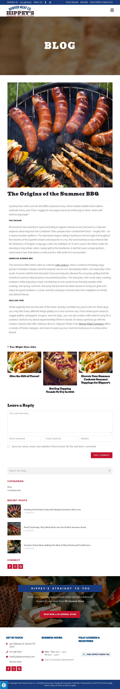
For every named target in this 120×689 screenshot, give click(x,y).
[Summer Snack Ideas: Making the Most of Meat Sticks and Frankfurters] (14, 546)
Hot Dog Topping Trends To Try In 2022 (60, 390)
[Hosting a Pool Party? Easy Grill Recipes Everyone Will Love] (14, 511)
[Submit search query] (110, 470)
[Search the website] (60, 470)
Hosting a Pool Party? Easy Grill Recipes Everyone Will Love (52, 510)
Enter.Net (76, 683)
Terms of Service (64, 685)
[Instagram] (15, 566)
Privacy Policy (49, 685)
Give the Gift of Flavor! (24, 376)
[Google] (20, 566)
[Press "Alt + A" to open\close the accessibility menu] (4, 685)
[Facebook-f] (9, 566)
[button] (60, 614)
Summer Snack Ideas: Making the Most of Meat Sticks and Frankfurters (57, 545)
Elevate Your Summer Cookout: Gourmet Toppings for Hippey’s (95, 380)
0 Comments (29, 513)
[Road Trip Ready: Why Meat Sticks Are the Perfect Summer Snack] (14, 528)
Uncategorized (14, 490)
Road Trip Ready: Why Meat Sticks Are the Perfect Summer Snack (55, 527)
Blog (9, 487)
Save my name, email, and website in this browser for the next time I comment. (54, 446)
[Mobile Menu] (112, 10)
